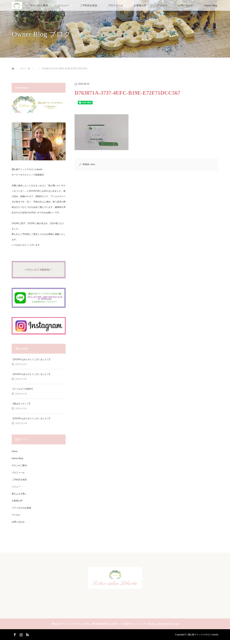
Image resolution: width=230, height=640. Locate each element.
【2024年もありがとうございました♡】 (31, 374)
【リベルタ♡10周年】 (23, 389)
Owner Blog (210, 5)
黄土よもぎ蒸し (19, 493)
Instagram (20, 634)
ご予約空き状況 (88, 5)
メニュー (64, 5)
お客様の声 (140, 5)
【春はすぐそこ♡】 (21, 403)
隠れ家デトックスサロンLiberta (203, 634)
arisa (92, 164)
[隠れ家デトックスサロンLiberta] (115, 585)
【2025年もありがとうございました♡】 (31, 359)
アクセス (162, 5)
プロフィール (115, 5)
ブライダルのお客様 (21, 508)
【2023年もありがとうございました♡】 (31, 418)
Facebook (14, 634)
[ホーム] (13, 64)
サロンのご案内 (39, 5)
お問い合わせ (185, 5)
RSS (27, 634)
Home (15, 451)
